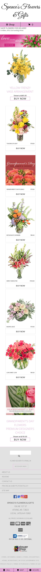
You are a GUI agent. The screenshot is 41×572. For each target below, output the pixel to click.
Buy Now (20, 98)
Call (7, 570)
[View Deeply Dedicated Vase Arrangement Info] (20, 262)
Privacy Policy (6, 564)
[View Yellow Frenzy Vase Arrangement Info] (20, 67)
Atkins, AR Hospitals (31, 557)
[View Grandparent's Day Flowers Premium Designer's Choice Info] (20, 400)
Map (21, 570)
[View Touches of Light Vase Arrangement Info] (20, 124)
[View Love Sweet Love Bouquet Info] (20, 353)
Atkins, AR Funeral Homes (12, 557)
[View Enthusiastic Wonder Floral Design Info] (20, 216)
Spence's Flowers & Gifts (20, 11)
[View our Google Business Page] (18, 497)
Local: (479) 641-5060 (20, 513)
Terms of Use (35, 564)
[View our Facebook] (15, 497)
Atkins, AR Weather (9, 560)
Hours (35, 570)
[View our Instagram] (22, 497)
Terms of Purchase (21, 564)
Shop (11, 24)
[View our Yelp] (25, 497)
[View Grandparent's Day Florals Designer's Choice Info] (20, 170)
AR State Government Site (29, 560)
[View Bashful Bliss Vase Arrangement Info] (20, 307)
